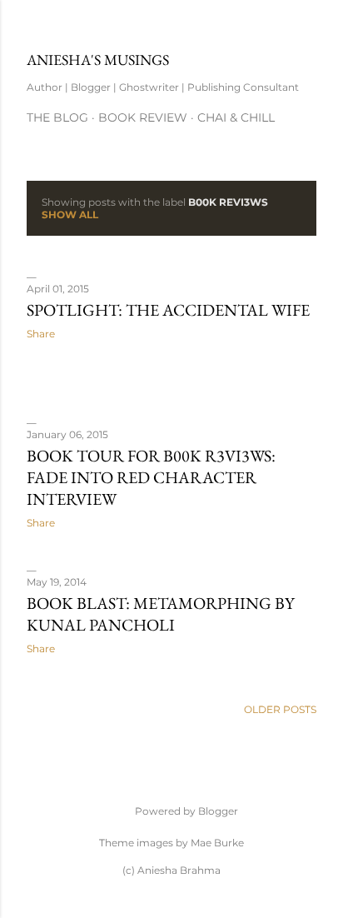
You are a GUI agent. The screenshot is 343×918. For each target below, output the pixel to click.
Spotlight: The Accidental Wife (168, 310)
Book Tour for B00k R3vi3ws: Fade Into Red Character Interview (151, 477)
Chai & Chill (236, 117)
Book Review (142, 117)
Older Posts (280, 709)
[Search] (306, 26)
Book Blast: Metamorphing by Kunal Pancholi (161, 614)
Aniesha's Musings (98, 59)
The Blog (57, 117)
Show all (70, 214)
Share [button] (41, 333)
